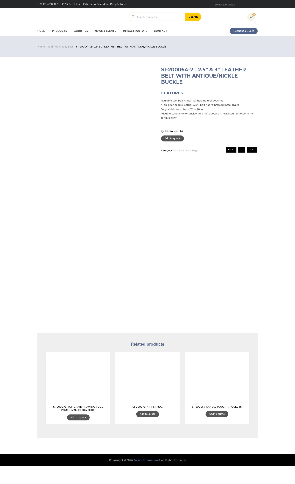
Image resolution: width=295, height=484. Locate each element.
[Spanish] (256, 3)
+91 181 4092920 (48, 4)
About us (81, 30)
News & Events (105, 30)
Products (59, 30)
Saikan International (147, 460)
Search (193, 16)
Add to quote (172, 138)
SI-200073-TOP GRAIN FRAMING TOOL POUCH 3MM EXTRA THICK (78, 408)
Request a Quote (243, 30)
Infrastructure (135, 30)
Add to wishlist (174, 131)
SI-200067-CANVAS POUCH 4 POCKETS (217, 406)
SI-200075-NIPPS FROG (147, 406)
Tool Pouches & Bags (60, 46)
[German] (250, 3)
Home (41, 30)
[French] (245, 3)
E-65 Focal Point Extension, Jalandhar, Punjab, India (94, 4)
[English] (239, 3)
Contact (160, 30)
